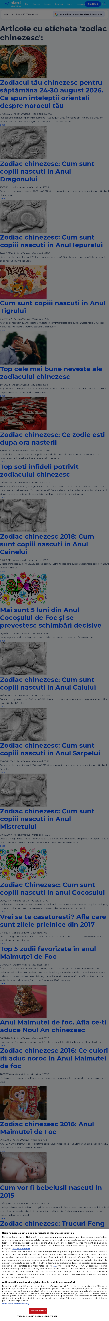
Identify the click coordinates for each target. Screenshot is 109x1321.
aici (54, 1266)
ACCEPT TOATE (38, 1311)
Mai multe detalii (21, 1248)
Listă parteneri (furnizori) (15, 1303)
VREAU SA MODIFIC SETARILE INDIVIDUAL (37, 1316)
